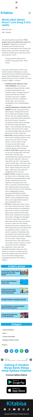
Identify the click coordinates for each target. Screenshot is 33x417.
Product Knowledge (9, 336)
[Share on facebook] (6, 351)
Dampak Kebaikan (8, 330)
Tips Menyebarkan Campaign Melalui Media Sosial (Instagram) (12, 307)
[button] (16, 2)
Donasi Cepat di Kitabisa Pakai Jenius (8, 282)
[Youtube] (14, 409)
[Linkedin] (19, 409)
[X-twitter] (9, 409)
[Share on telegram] (11, 351)
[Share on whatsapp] (22, 351)
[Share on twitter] (16, 351)
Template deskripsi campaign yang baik (13, 299)
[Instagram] (23, 409)
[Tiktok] (28, 409)
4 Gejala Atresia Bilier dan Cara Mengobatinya (9, 315)
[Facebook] (5, 409)
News (4, 333)
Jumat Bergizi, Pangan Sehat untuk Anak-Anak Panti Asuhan (10, 273)
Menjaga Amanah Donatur (11, 340)
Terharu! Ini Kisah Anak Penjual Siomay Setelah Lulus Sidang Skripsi (8, 291)
